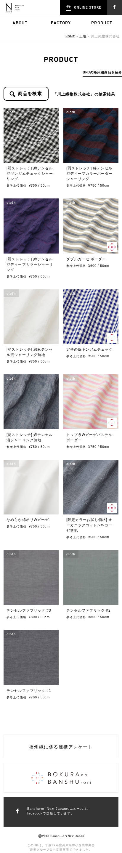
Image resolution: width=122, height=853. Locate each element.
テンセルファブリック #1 (29, 691)
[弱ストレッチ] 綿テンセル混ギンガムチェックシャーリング (30, 173)
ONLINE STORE (87, 7)
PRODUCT (101, 22)
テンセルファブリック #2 (88, 610)
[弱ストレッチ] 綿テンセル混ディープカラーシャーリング (30, 264)
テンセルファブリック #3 (29, 610)
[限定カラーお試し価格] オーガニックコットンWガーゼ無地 (89, 525)
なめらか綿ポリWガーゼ (28, 520)
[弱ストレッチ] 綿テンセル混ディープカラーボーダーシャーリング (89, 173)
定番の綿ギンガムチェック (89, 349)
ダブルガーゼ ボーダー (86, 259)
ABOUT (20, 22)
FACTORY (61, 22)
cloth (11, 112)
